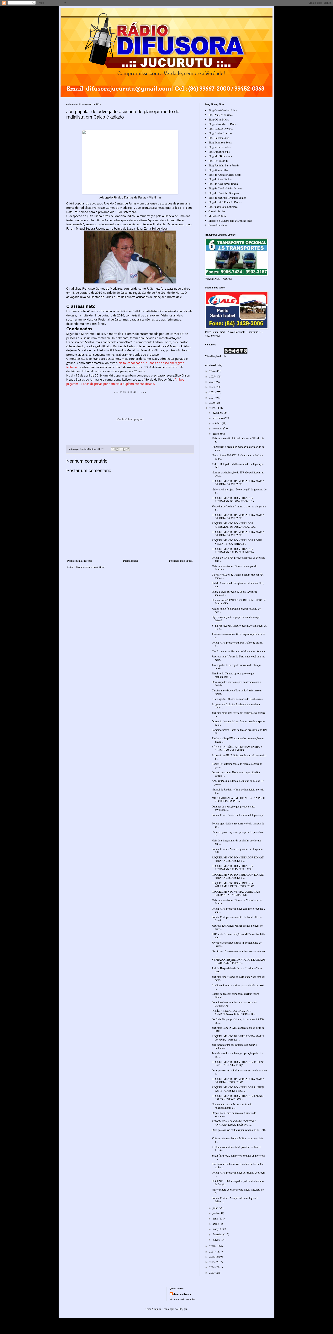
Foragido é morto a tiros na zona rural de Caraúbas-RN (234, 1003)
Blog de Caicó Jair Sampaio (224, 193)
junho (216, 1213)
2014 (212, 1267)
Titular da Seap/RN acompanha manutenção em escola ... (238, 739)
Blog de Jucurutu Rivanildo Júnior (227, 197)
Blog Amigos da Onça (221, 115)
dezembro (218, 412)
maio (216, 1218)
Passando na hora (218, 225)
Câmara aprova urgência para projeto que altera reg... (237, 833)
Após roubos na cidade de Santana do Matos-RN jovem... (238, 782)
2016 (212, 1257)
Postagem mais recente (79, 560)
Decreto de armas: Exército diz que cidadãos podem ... (236, 773)
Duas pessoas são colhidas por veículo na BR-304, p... (239, 1131)
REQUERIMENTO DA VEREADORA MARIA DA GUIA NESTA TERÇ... (238, 1080)
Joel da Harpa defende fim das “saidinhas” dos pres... (237, 969)
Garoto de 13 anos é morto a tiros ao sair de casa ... (238, 952)
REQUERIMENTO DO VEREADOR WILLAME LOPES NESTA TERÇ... (234, 884)
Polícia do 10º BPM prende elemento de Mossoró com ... (238, 559)
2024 (212, 381)
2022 (212, 392)
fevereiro (218, 1234)
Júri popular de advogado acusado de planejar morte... (236, 666)
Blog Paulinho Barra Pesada (224, 165)
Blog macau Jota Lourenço (223, 207)
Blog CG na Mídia (219, 119)
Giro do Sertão (217, 211)
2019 (212, 408)
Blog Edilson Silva (219, 138)
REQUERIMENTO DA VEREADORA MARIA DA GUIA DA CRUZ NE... (238, 482)
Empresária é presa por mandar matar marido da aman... (238, 448)
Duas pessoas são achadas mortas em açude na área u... (239, 1072)
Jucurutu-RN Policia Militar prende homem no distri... (237, 927)
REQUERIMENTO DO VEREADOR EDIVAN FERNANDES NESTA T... (238, 859)
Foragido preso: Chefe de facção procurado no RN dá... (239, 731)
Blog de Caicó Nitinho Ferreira (225, 188)
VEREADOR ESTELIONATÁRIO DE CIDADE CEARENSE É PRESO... (239, 961)
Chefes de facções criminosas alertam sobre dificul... (235, 995)
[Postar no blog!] (117, 449)
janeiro (217, 1239)
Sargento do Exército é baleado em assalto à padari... (236, 705)
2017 (212, 1251)
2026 (212, 371)
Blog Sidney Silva (218, 170)
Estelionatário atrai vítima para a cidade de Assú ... (238, 986)
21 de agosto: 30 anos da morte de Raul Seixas (237, 699)
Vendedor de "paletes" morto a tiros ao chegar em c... (239, 508)
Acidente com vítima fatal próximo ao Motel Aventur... (236, 1148)
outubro (217, 423)
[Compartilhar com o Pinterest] (128, 449)
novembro (218, 418)
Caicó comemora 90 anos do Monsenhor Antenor (238, 651)
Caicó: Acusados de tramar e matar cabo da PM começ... (237, 576)
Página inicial (130, 560)
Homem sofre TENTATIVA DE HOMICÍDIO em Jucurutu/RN (239, 601)
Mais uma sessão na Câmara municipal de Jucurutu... (234, 567)
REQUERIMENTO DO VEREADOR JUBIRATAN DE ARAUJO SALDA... (234, 499)
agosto (216, 433)
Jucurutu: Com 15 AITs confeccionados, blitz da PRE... (238, 1029)
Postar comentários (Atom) (90, 567)
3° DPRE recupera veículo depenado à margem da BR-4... (239, 627)
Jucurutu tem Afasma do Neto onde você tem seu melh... (238, 658)
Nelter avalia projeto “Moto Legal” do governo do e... (239, 491)
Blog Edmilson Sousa (220, 142)
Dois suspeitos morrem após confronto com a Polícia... (236, 683)
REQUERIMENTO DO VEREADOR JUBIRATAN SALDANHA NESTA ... (234, 550)
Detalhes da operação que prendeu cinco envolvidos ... (233, 808)
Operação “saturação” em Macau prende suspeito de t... (238, 722)
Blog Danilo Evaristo (220, 133)
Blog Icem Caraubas (219, 147)
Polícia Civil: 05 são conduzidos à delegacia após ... (238, 816)
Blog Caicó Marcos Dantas (223, 124)
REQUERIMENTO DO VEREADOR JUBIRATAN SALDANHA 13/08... (233, 867)
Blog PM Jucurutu (218, 161)
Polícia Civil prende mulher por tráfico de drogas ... (238, 1174)
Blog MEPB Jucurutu (220, 156)
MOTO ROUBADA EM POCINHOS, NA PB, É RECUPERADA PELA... (238, 799)
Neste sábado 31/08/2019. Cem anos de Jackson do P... (237, 456)
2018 (212, 1246)
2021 (212, 397)
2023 (212, 387)
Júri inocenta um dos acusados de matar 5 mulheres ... (234, 1046)
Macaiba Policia (217, 216)
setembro (218, 428)
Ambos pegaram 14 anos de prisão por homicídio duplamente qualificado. (125, 381)
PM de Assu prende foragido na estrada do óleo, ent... (238, 584)
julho (216, 1208)
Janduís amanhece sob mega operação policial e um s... (237, 1054)
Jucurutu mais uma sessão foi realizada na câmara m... (238, 714)
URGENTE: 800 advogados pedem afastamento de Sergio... (238, 1182)
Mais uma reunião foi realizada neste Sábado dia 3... (238, 439)
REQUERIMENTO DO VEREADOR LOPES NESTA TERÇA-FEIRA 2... (237, 542)
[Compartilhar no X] (120, 449)
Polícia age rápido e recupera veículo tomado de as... (238, 825)
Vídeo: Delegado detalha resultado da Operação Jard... (237, 465)
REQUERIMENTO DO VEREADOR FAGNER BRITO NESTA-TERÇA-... (238, 1097)
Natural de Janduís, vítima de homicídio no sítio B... (238, 791)
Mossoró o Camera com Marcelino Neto (230, 220)
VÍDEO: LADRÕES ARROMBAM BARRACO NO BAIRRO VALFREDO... (237, 748)
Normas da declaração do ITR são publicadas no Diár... (238, 474)
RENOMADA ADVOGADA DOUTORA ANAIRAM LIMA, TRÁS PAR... (234, 1122)
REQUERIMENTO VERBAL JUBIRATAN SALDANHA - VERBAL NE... (236, 893)
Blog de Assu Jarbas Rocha (223, 184)
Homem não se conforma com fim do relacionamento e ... (232, 1105)
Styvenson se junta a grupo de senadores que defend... (236, 618)
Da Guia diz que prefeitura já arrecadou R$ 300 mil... (238, 1020)
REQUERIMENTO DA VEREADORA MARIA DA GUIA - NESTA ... (238, 1037)
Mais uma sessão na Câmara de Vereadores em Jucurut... (237, 901)
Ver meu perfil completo (183, 1299)
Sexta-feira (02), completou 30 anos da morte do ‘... (238, 1157)
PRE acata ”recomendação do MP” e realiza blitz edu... (238, 935)
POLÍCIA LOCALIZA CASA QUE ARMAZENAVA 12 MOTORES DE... (234, 1012)
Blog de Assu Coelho (220, 179)
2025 (212, 376)
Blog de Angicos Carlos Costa (225, 174)
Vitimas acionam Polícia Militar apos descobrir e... (237, 1139)
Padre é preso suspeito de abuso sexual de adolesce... (234, 593)
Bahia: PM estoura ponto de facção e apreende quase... (237, 765)
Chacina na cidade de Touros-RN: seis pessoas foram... (237, 692)
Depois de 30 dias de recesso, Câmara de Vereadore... (234, 1114)
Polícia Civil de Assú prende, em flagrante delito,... (235, 1199)
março (216, 1229)
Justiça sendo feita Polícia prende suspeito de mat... (236, 610)
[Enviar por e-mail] (113, 449)
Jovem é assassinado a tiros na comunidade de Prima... (237, 944)
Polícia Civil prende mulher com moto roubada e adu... (238, 910)
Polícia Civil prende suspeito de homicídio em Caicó (237, 918)
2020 (212, 403)
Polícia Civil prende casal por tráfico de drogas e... (237, 644)
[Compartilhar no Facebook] (124, 449)
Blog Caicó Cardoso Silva (223, 110)
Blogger (182, 1309)
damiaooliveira (182, 1294)
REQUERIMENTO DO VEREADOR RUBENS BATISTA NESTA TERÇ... (238, 1063)
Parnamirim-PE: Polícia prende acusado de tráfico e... (239, 756)
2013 (212, 1272)
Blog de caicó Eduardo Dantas (225, 202)
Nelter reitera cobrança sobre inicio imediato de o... (238, 1191)
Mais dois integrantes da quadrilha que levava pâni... (236, 842)
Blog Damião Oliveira (221, 129)
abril (215, 1223)
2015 (212, 1262)
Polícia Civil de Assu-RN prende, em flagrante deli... (237, 850)
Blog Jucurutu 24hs (219, 151)
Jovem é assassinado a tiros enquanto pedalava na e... (238, 635)
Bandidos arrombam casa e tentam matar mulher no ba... (238, 1165)
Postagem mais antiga (181, 560)
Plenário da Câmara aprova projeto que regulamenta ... (233, 675)
